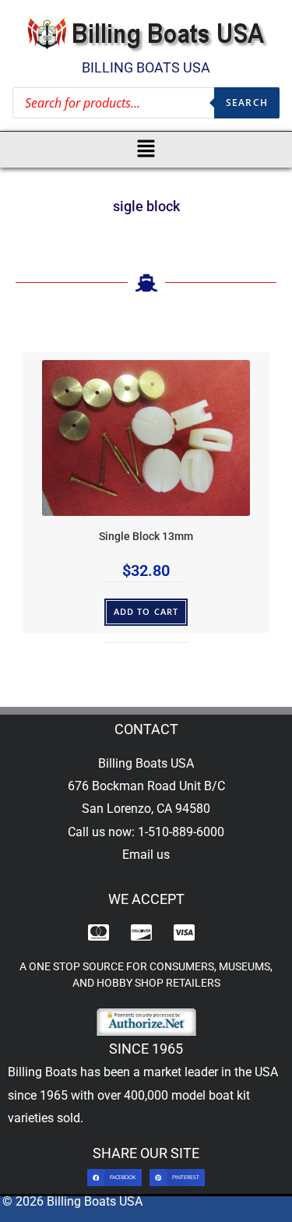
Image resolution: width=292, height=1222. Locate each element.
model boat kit (210, 1095)
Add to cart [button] (146, 611)
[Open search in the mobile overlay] (146, 102)
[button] (146, 150)
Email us (146, 854)
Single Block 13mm (146, 536)
